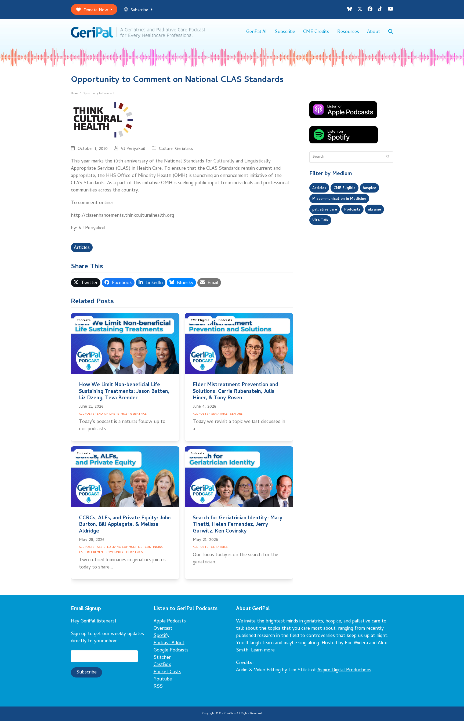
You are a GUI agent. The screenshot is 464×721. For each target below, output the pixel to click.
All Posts (87, 414)
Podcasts (83, 320)
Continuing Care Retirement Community (121, 550)
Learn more (263, 650)
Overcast (163, 629)
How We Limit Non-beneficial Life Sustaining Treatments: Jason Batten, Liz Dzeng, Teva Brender (124, 391)
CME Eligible (200, 320)
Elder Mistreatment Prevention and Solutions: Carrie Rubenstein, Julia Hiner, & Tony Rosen (235, 391)
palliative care (324, 210)
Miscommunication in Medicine (339, 199)
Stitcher (162, 658)
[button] (390, 32)
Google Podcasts (171, 650)
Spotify (161, 636)
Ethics (122, 414)
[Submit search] (387, 157)
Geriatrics (184, 149)
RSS (158, 687)
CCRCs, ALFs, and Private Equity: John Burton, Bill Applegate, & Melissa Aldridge (125, 524)
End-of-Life (106, 414)
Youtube (163, 679)
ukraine (374, 210)
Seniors (236, 414)
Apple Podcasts (170, 621)
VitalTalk (320, 220)
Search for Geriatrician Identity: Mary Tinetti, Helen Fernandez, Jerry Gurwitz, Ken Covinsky (237, 524)
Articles (82, 248)
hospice (369, 188)
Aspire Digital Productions (344, 670)
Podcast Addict (169, 643)
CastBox (162, 665)
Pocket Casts (167, 672)
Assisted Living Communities (119, 547)
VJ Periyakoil (133, 149)
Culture (166, 149)
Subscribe (139, 10)
